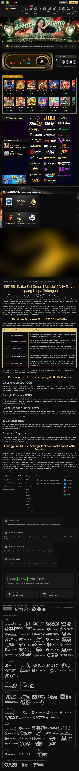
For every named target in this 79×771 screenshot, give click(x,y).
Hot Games (26, 12)
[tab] (36, 117)
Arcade (59, 11)
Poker (64, 11)
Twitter (68, 494)
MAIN (10, 85)
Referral (20, 486)
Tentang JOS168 (7, 480)
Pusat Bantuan (6, 486)
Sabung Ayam (73, 12)
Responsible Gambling (8, 483)
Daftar (73, 2)
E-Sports (68, 12)
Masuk (63, 2)
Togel (44, 11)
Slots (31, 11)
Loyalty (20, 483)
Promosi (20, 480)
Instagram (69, 491)
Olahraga (50, 11)
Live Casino (35, 12)
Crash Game (54, 12)
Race (40, 11)
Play (27, 63)
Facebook (69, 487)
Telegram (69, 480)
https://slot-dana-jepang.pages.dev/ (50, 480)
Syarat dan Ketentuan (8, 489)
